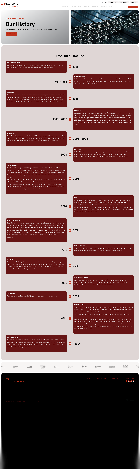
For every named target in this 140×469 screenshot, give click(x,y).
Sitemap (47, 401)
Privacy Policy (42, 401)
